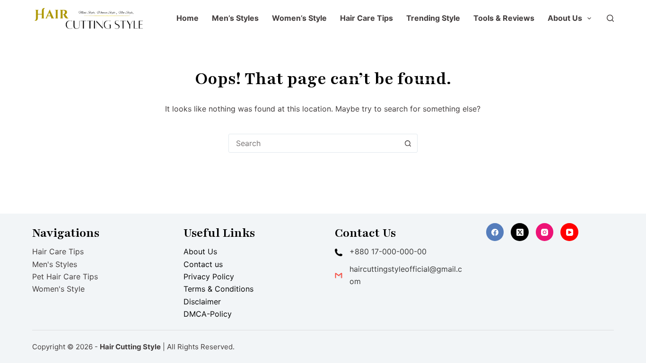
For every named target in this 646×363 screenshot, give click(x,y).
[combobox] (314, 143)
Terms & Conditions (218, 289)
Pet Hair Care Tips (65, 276)
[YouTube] (569, 232)
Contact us (203, 264)
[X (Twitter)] (520, 232)
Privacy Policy (208, 276)
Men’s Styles (235, 18)
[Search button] (408, 143)
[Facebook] (495, 232)
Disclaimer (202, 301)
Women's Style (58, 289)
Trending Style (433, 18)
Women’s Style (299, 18)
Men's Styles (54, 264)
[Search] (610, 18)
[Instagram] (545, 232)
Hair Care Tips (366, 18)
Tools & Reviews (503, 18)
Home (187, 18)
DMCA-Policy (207, 314)
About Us (565, 18)
